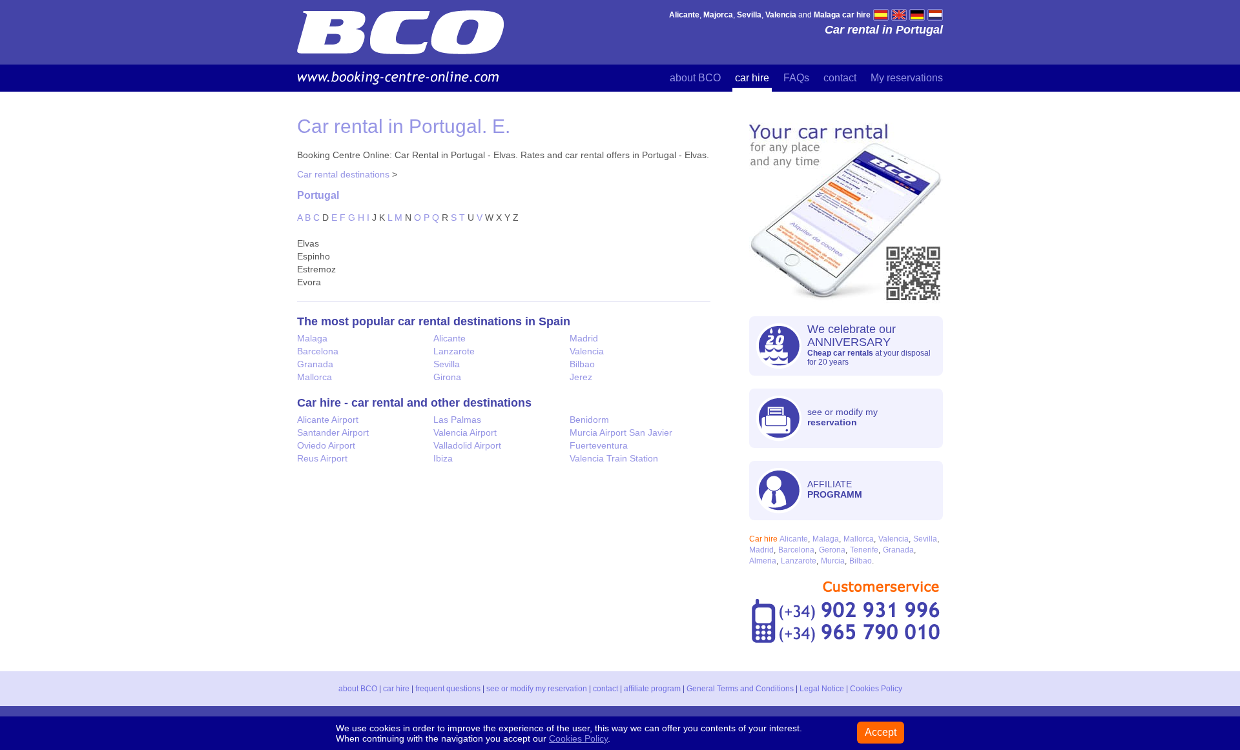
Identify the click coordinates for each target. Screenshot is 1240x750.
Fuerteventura (599, 445)
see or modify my (842, 417)
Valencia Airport (465, 432)
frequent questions (447, 688)
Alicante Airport (327, 419)
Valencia (587, 351)
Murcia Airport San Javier (621, 432)
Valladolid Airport (467, 445)
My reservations (907, 77)
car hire (752, 77)
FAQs (796, 77)
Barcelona (317, 351)
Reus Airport (322, 458)
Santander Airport (333, 432)
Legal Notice (822, 688)
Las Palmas (457, 419)
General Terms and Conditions (740, 688)
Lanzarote (454, 351)
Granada (315, 364)
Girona (447, 377)
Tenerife (864, 549)
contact (839, 77)
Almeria (762, 560)
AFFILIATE (834, 489)
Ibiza (443, 458)
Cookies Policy (876, 688)
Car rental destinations (343, 174)
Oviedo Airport (326, 445)
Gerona (832, 549)
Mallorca (314, 377)
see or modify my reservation (536, 688)
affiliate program (652, 688)
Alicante (449, 338)
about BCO (695, 77)
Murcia (833, 560)
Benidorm (589, 419)
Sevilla (446, 364)
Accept (880, 732)
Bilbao (582, 364)
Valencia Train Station (614, 458)
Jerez (581, 377)
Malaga (312, 338)
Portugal (318, 195)
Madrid (584, 338)
